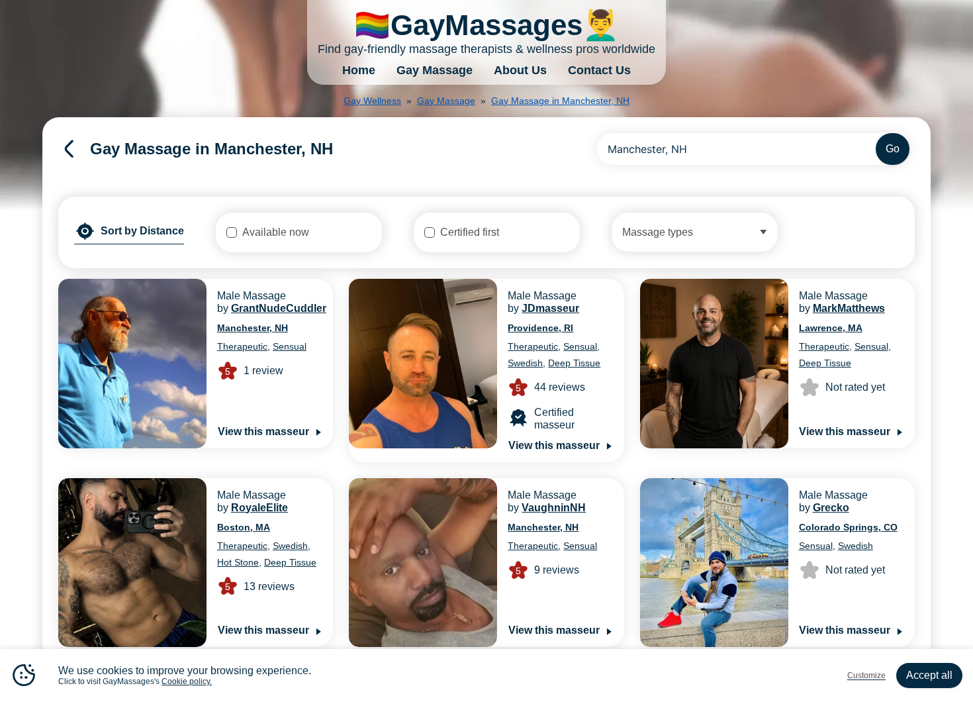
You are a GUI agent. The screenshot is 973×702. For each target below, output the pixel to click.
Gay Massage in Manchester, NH (560, 100)
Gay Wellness (372, 100)
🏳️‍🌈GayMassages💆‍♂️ (486, 25)
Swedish (525, 363)
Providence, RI (540, 328)
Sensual (289, 346)
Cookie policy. (187, 681)
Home (358, 70)
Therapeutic (242, 346)
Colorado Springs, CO (848, 527)
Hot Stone (238, 562)
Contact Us (599, 70)
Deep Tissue (574, 363)
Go (893, 148)
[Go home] (68, 149)
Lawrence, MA (830, 328)
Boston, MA (243, 527)
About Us (520, 70)
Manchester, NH (252, 328)
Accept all (929, 675)
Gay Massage (434, 70)
